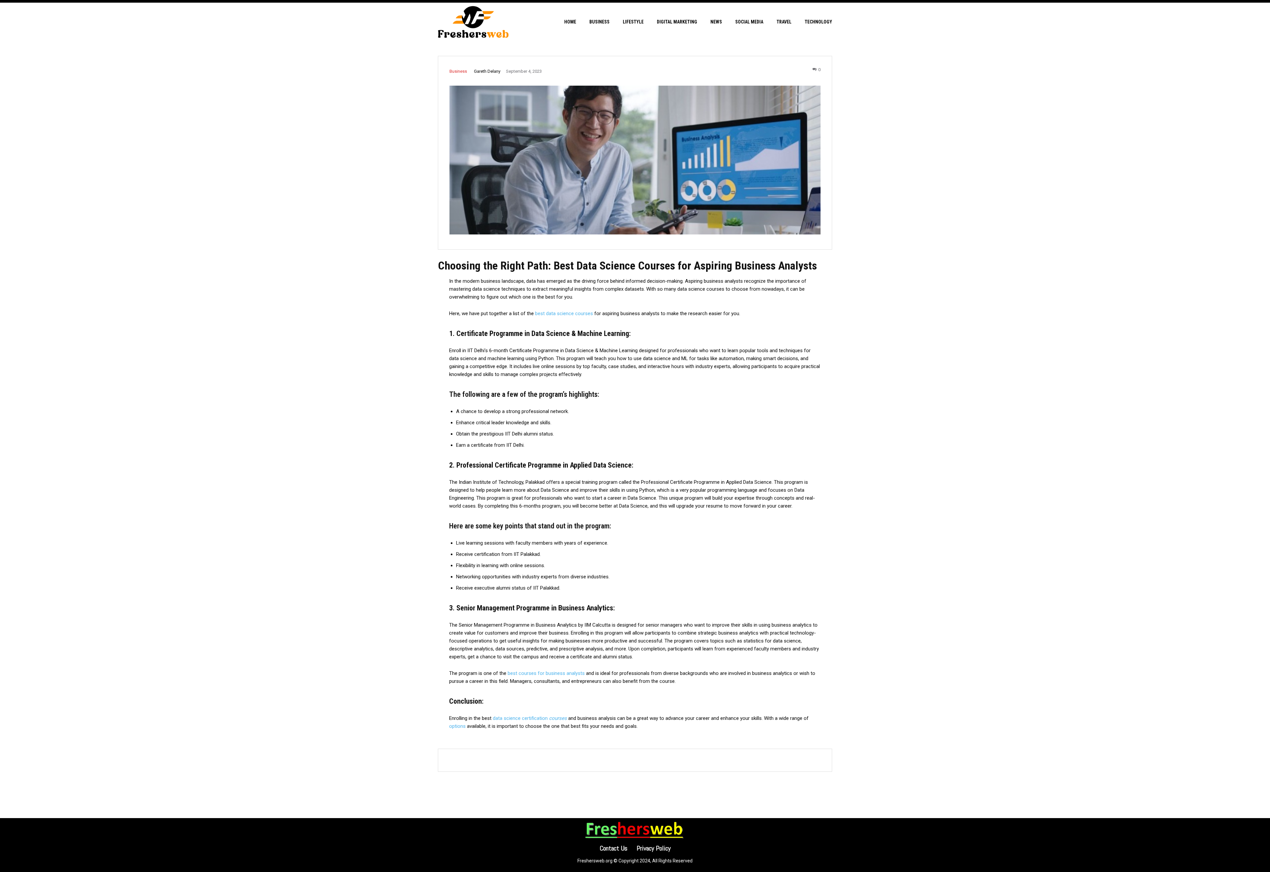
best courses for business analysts (546, 673)
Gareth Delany (487, 71)
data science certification (530, 718)
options (457, 726)
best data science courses (564, 313)
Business (458, 71)
